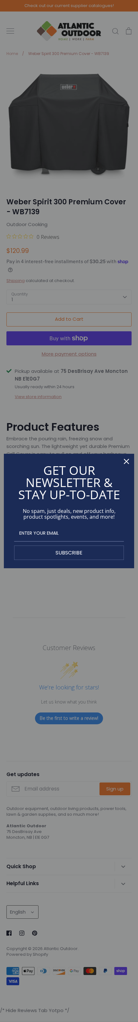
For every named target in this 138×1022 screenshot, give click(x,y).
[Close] (126, 461)
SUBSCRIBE (69, 552)
